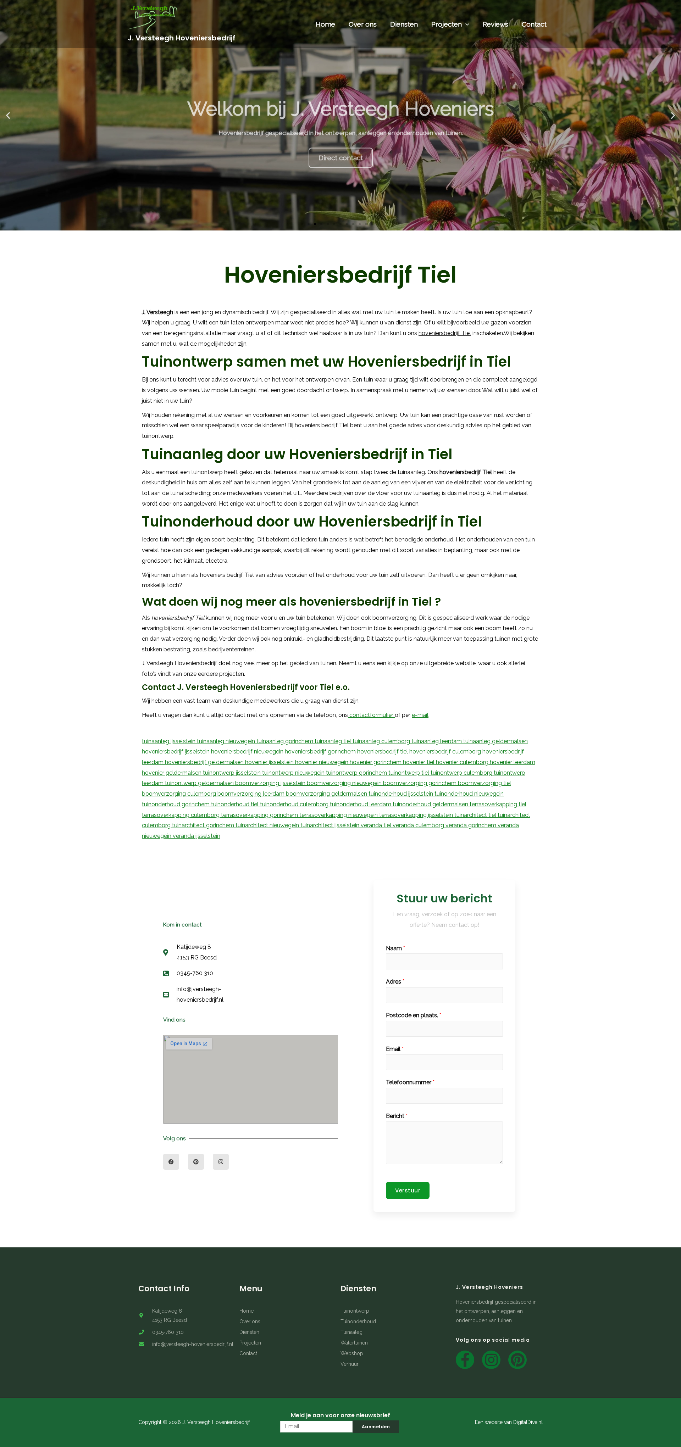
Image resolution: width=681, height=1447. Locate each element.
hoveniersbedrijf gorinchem (321, 751)
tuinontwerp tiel (409, 772)
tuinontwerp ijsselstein (232, 772)
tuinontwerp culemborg (462, 772)
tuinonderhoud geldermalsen (431, 804)
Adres (395, 981)
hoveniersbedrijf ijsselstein (176, 751)
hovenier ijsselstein (270, 762)
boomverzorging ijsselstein (271, 783)
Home (325, 24)
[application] (465, 24)
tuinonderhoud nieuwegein (469, 793)
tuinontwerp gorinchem (357, 772)
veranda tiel (377, 825)
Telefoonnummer (410, 1082)
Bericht (397, 1116)
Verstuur (407, 1190)
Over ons (363, 24)
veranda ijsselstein (196, 836)
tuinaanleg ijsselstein (169, 741)
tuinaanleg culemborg (382, 741)
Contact (534, 24)
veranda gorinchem (471, 825)
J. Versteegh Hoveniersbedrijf (182, 38)
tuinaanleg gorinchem (285, 741)
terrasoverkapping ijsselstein (416, 815)
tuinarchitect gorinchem (204, 825)
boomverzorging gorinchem (420, 783)
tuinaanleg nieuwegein (226, 741)
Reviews (495, 24)
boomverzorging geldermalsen (327, 793)
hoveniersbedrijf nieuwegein (248, 751)
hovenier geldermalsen (172, 772)
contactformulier (371, 715)
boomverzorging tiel (484, 783)
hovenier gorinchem (376, 762)
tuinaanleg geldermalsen (495, 741)
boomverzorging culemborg (179, 793)
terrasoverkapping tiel (498, 804)
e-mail (420, 715)
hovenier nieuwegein (322, 762)
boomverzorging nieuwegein (345, 783)
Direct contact (341, 139)
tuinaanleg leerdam (437, 741)
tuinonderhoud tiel (235, 804)
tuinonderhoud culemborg (295, 804)
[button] (302, 224)
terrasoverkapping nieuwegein (339, 815)
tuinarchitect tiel (476, 815)
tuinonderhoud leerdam (361, 804)
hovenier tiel (419, 762)
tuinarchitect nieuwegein (268, 825)
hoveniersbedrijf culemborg (445, 751)
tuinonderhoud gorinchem (176, 804)
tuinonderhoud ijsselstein (401, 793)
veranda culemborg (419, 825)
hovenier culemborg (463, 762)
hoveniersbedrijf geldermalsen (205, 762)
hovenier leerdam (512, 762)
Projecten (446, 24)
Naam (395, 948)
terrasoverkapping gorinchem (260, 815)
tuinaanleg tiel (334, 741)
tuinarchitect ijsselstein (330, 825)
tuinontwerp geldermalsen (200, 783)
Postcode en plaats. (413, 1015)
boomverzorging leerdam (251, 793)
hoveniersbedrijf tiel (383, 751)
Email (395, 1049)
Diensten (404, 24)
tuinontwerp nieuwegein (294, 772)
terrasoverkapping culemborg (181, 815)
